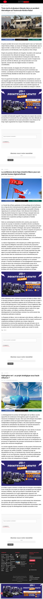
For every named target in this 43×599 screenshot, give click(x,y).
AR (5, 1)
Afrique (2, 556)
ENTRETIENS (3, 563)
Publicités (31, 576)
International (8, 556)
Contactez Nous (34, 569)
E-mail (21, 155)
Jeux (7, 560)
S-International (12, 561)
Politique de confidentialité (34, 577)
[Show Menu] (1, 1)
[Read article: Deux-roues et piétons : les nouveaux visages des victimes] (17, 562)
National (11, 556)
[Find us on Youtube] (33, 566)
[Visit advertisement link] (21, 101)
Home (2, 5)
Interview (7, 557)
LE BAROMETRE (8, 562)
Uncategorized (13, 567)
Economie (13, 380)
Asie (2, 559)
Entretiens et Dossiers (3, 566)
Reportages (12, 559)
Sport (11, 564)
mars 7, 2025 (3, 12)
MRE (11, 554)
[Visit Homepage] (24, 2)
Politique (12, 557)
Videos (11, 568)
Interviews (8, 559)
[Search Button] (41, 1)
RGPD (30, 580)
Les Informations (8, 565)
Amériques (3, 557)
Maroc (12, 176)
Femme (7, 554)
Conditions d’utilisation (33, 579)
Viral (11, 570)
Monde (7, 571)
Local (7, 568)
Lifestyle (7, 566)
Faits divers (13, 12)
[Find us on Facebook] (29, 566)
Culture (2, 560)
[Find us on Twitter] (31, 566)
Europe (2, 568)
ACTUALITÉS (6, 5)
